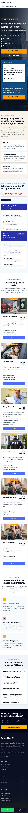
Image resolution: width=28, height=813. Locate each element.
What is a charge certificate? (14, 702)
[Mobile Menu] (25, 2)
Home (2, 6)
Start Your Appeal (14, 55)
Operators (3, 769)
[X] (4, 756)
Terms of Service (5, 780)
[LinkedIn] (9, 756)
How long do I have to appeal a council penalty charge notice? (14, 676)
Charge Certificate (5, 798)
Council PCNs (6, 200)
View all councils (21, 233)
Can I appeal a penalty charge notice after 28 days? (14, 682)
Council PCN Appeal (5, 793)
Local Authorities (4, 771)
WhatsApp (7, 810)
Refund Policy (4, 785)
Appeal (20, 810)
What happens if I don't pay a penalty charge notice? (14, 688)
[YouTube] (7, 756)
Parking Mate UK (6, 2)
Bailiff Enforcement (5, 803)
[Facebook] (1, 756)
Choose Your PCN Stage (14, 50)
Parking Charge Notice (6, 764)
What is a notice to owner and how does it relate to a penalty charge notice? (14, 696)
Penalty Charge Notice (6, 766)
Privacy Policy (4, 782)
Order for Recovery (5, 800)
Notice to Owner (4, 795)
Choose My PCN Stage (14, 727)
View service (14, 337)
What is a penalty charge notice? (14, 671)
